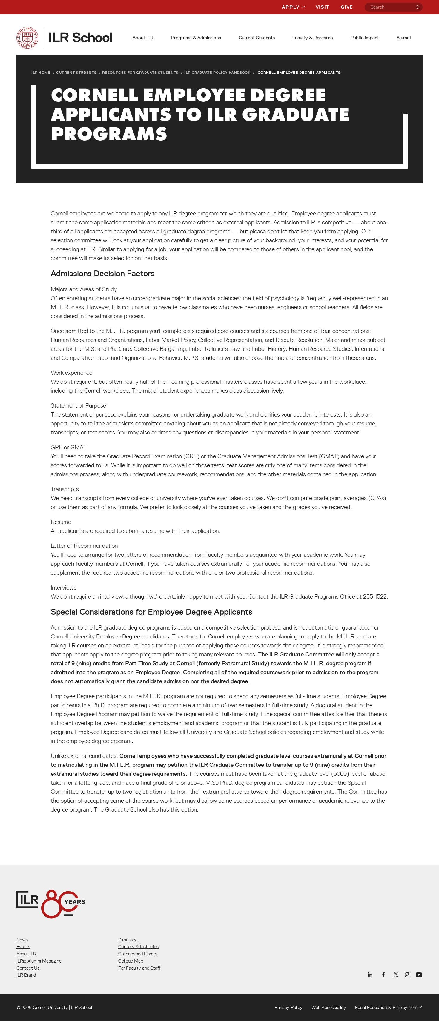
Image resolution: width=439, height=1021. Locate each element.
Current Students (257, 38)
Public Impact (365, 38)
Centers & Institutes (138, 946)
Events (23, 946)
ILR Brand (26, 974)
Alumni (404, 38)
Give (347, 7)
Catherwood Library (137, 953)
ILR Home (40, 72)
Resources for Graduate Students (140, 72)
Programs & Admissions (196, 38)
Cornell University (50, 1007)
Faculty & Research (312, 38)
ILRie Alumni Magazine (39, 960)
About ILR (143, 38)
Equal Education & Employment (386, 1007)
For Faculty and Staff (139, 968)
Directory (127, 939)
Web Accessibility (328, 1007)
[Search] (417, 7)
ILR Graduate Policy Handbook (217, 72)
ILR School (81, 1007)
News (22, 939)
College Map (130, 960)
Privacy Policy (288, 1007)
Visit (322, 7)
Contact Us (27, 968)
